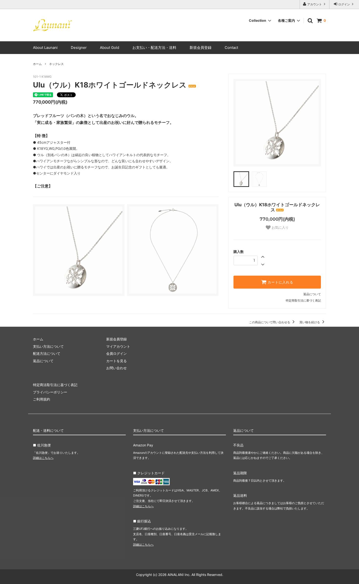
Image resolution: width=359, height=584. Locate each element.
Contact (231, 47)
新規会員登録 (200, 47)
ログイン (344, 4)
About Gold (109, 47)
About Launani (45, 47)
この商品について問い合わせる (270, 322)
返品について (312, 294)
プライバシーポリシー (50, 392)
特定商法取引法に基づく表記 (55, 385)
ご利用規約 (41, 399)
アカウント (314, 4)
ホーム (37, 64)
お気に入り (280, 227)
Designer (79, 47)
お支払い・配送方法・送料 (154, 47)
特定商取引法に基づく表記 (303, 300)
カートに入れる (279, 282)
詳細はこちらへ (43, 458)
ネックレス (56, 64)
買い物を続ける (310, 322)
